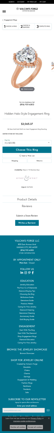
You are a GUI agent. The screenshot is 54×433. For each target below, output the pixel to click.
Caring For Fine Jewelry (27, 342)
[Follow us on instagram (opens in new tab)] (25, 272)
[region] (27, 67)
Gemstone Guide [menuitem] (27, 300)
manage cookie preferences (24, 421)
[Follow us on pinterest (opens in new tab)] (29, 272)
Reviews (27, 206)
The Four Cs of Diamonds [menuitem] (27, 288)
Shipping (15, 161)
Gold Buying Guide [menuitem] (27, 319)
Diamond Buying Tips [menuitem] (27, 291)
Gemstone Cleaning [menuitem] (27, 313)
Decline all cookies (18, 427)
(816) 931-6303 (27, 104)
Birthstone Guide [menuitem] (27, 297)
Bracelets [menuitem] (27, 367)
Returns (39, 161)
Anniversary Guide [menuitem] (27, 316)
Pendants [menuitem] (27, 389)
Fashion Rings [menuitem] (27, 383)
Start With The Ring (27, 330)
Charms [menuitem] (27, 373)
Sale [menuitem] (27, 392)
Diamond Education (27, 339)
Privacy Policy (36, 418)
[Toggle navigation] (4, 10)
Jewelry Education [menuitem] (27, 284)
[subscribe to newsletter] (48, 410)
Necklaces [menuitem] (27, 386)
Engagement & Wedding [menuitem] (27, 379)
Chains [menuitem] (27, 370)
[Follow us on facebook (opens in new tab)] (33, 272)
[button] (11, 2)
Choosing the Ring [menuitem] (27, 294)
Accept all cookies (35, 427)
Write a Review (27, 222)
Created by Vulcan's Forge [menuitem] (27, 364)
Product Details (27, 199)
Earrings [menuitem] (27, 376)
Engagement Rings (10, 20)
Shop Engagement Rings (27, 336)
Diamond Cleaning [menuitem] (27, 310)
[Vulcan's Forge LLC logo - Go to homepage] (27, 9)
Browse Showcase (27, 353)
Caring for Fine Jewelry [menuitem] (27, 306)
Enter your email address (27, 406)
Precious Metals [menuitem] (27, 303)
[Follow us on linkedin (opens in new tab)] (21, 272)
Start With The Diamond (27, 333)
